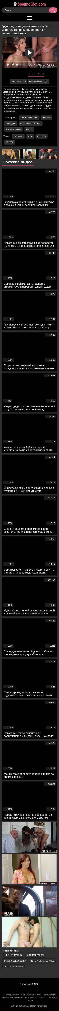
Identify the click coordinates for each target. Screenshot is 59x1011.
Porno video (42, 1006)
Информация (18, 81)
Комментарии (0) (38, 81)
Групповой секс (29, 118)
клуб (30, 136)
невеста (41, 136)
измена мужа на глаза (42, 961)
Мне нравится (15, 74)
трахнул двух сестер (15, 961)
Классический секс (30, 123)
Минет (29, 129)
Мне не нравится (23, 74)
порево (10, 142)
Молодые (11, 123)
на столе (18, 136)
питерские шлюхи (13, 967)
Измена (46, 118)
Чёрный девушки (13, 955)
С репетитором (35, 955)
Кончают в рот (13, 129)
